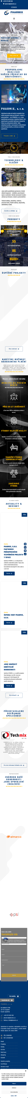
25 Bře (24, 632)
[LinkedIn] (25, 547)
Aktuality (6, 544)
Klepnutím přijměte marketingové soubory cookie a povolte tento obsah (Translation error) (14, 940)
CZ (12, 7)
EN (14, 7)
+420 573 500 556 (8, 1)
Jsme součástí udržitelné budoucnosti (10, 667)
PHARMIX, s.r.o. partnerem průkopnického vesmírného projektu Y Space (13, 552)
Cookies (12, 1096)
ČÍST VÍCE (13, 55)
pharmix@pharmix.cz (10, 4)
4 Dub (24, 583)
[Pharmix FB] (25, 544)
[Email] (25, 550)
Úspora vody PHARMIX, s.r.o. (14, 616)
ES (16, 7)
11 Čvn (24, 515)
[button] (25, 1071)
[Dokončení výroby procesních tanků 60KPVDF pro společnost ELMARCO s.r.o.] (14, 311)
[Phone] (25, 554)
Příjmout (14, 1083)
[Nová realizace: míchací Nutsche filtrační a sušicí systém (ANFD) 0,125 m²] (14, 333)
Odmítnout (14, 1088)
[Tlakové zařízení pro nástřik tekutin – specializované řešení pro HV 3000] (14, 289)
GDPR (15, 1096)
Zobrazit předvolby (14, 1092)
